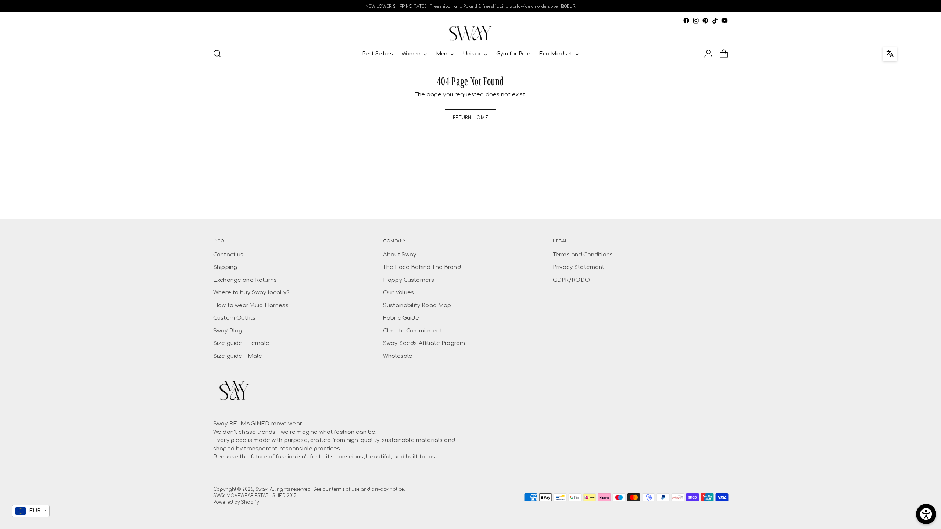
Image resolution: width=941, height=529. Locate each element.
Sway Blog (227, 331)
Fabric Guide (401, 318)
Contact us (228, 255)
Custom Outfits (234, 318)
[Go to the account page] (708, 53)
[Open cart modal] (723, 53)
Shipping (225, 267)
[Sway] (470, 33)
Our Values (398, 292)
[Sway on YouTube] (724, 20)
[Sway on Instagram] (696, 20)
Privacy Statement (579, 267)
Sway (261, 489)
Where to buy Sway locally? (251, 292)
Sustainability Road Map (417, 305)
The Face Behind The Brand (422, 267)
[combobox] (31, 511)
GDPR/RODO (571, 280)
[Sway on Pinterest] (705, 20)
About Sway (399, 255)
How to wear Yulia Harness (251, 305)
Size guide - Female (241, 343)
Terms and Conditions (583, 255)
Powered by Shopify (236, 502)
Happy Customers (408, 280)
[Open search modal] (217, 53)
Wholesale (397, 356)
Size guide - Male (237, 356)
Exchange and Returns (245, 280)
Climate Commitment (412, 331)
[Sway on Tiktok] (715, 20)
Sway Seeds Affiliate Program (424, 343)
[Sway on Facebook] (686, 20)
